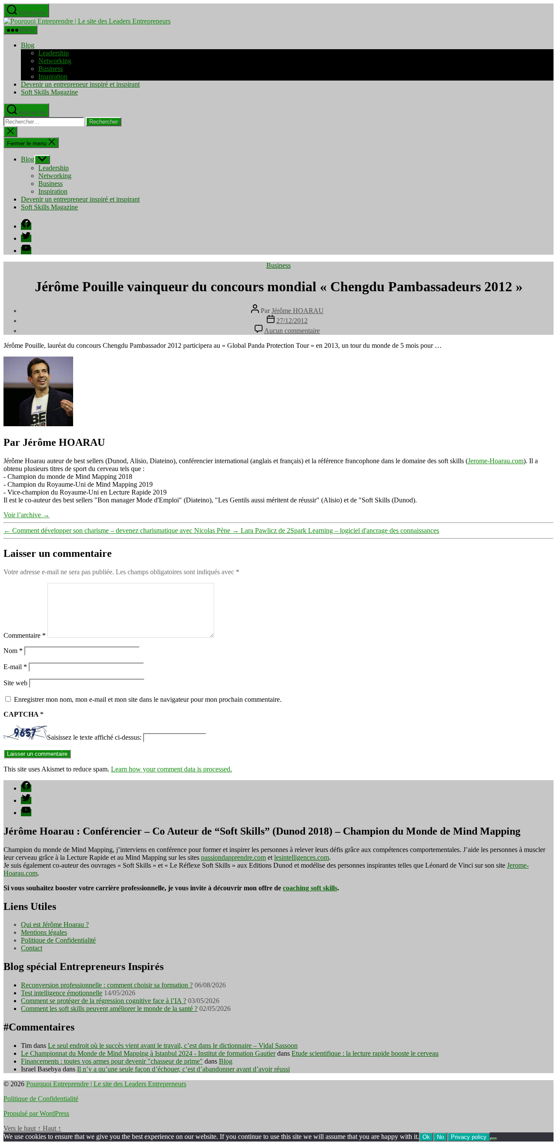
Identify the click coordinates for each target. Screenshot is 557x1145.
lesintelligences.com (301, 857)
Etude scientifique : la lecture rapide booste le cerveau (365, 1053)
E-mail (15, 666)
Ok (426, 1137)
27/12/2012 (292, 320)
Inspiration (52, 76)
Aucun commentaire (292, 330)
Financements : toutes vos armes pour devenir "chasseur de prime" (112, 1061)
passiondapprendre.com (233, 857)
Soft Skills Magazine (49, 92)
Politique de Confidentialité (58, 940)
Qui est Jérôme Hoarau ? (55, 924)
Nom (13, 650)
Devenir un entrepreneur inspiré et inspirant (80, 84)
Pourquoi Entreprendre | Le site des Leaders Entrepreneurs (106, 1084)
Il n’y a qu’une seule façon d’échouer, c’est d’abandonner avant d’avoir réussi (183, 1069)
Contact (31, 948)
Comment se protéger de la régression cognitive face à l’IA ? (103, 1000)
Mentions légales (44, 932)
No (440, 1137)
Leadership (53, 53)
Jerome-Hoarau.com (495, 461)
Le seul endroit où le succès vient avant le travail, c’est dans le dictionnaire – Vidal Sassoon (173, 1045)
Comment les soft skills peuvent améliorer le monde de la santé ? (109, 1008)
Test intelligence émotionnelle (61, 993)
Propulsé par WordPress (36, 1113)
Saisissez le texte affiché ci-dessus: (94, 737)
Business (50, 68)
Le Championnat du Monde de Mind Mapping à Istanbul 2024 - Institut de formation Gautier (148, 1053)
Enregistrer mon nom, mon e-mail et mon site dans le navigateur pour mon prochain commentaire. (148, 699)
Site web (15, 683)
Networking (54, 60)
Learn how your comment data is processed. (171, 769)
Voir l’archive (26, 515)
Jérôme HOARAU (298, 310)
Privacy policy (469, 1137)
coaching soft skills (310, 888)
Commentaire (24, 635)
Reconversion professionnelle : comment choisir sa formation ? (107, 985)
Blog (27, 45)
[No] (493, 1139)
